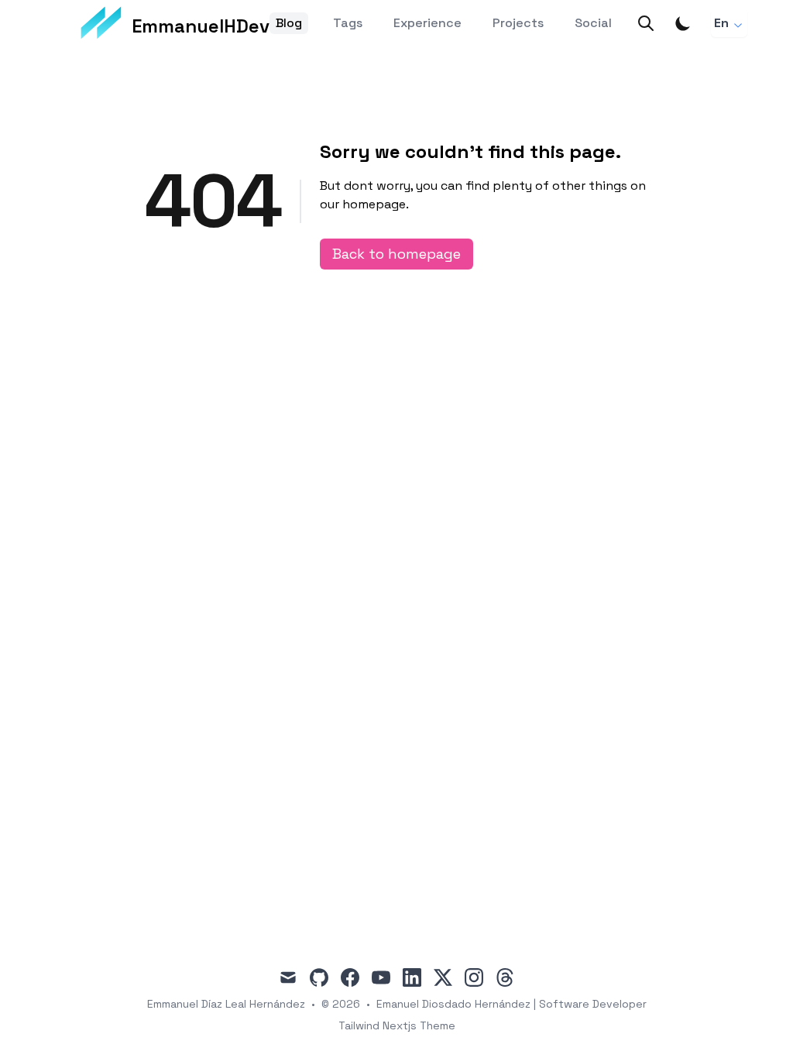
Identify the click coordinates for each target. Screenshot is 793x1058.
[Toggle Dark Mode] (683, 23)
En (721, 23)
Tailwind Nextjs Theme (396, 1025)
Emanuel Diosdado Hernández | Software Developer (511, 1004)
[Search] (646, 23)
